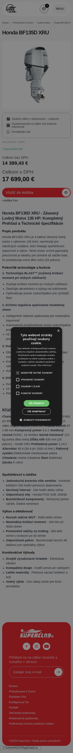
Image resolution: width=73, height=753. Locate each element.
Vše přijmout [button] (36, 403)
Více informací (45, 365)
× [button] (58, 331)
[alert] (36, 376)
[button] (36, 420)
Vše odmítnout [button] (36, 411)
